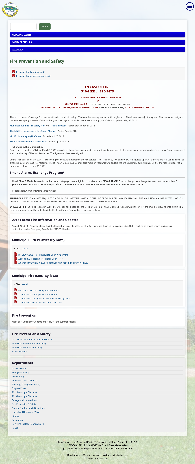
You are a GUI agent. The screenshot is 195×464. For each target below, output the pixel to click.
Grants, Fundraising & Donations (28, 408)
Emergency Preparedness (24, 400)
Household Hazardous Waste (26, 412)
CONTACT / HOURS (22, 42)
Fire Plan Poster (58, 125)
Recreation (17, 420)
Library (15, 416)
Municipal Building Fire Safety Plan (27, 125)
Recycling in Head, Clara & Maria (28, 423)
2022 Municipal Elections (24, 392)
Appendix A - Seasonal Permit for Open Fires (40, 258)
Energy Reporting (20, 372)
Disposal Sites (19, 388)
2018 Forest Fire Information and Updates (33, 339)
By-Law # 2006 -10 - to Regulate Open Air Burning (43, 254)
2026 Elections (19, 368)
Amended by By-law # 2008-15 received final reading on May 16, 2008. (53, 262)
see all (25, 248)
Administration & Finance (24, 380)
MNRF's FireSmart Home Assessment (28, 141)
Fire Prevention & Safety (24, 404)
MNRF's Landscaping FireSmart (26, 136)
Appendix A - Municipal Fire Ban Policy (37, 294)
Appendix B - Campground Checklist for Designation (44, 298)
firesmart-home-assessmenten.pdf (33, 76)
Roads (15, 427)
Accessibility (18, 376)
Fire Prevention (19, 351)
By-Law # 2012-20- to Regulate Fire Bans (38, 290)
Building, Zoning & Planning (26, 384)
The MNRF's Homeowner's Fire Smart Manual (33, 131)
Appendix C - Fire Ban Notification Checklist (40, 302)
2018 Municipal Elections (24, 396)
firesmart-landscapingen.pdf (30, 72)
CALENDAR (17, 49)
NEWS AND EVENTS (21, 34)
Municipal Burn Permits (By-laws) (29, 343)
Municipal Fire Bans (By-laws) (27, 347)
